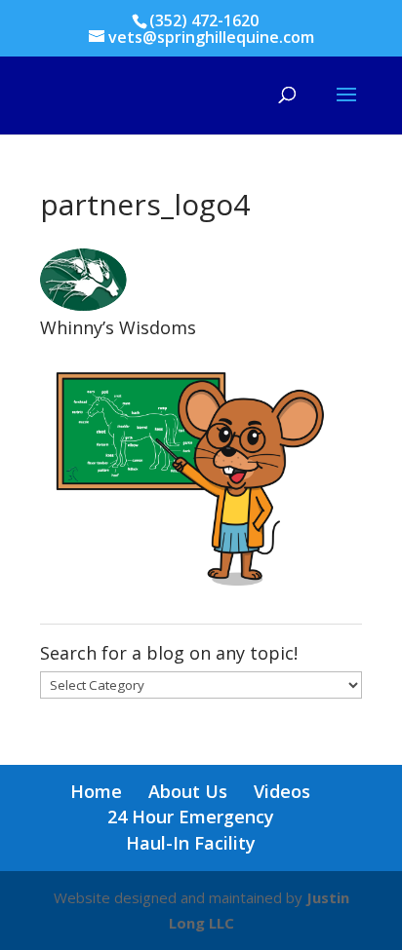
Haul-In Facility (191, 843)
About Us (187, 791)
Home (96, 791)
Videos (282, 791)
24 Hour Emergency (190, 816)
